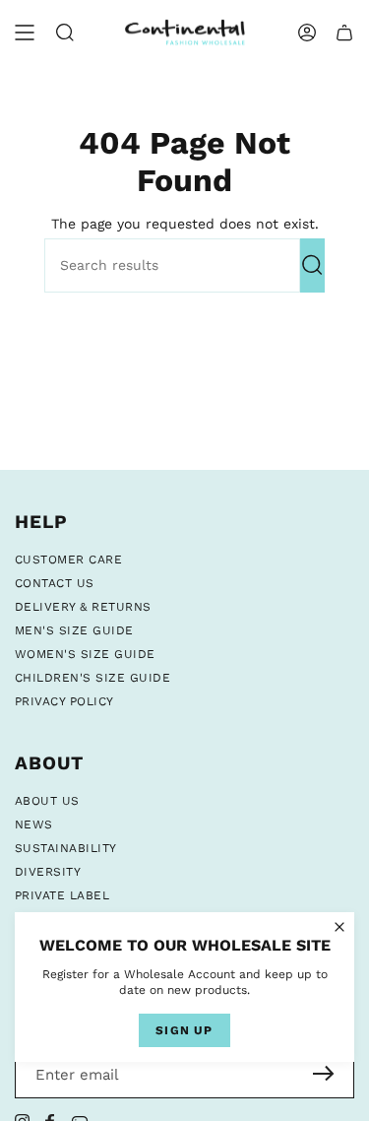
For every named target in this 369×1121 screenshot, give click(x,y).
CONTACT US (54, 583)
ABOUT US (47, 801)
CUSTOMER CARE (68, 559)
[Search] (312, 265)
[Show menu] (24, 32)
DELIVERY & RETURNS (83, 607)
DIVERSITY (48, 872)
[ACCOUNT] (307, 32)
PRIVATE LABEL (62, 895)
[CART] (344, 32)
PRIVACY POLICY (64, 701)
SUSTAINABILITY (66, 848)
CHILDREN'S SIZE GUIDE (92, 678)
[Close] (339, 927)
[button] (65, 32)
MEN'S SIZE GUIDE (74, 630)
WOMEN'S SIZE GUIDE (85, 654)
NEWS (34, 824)
